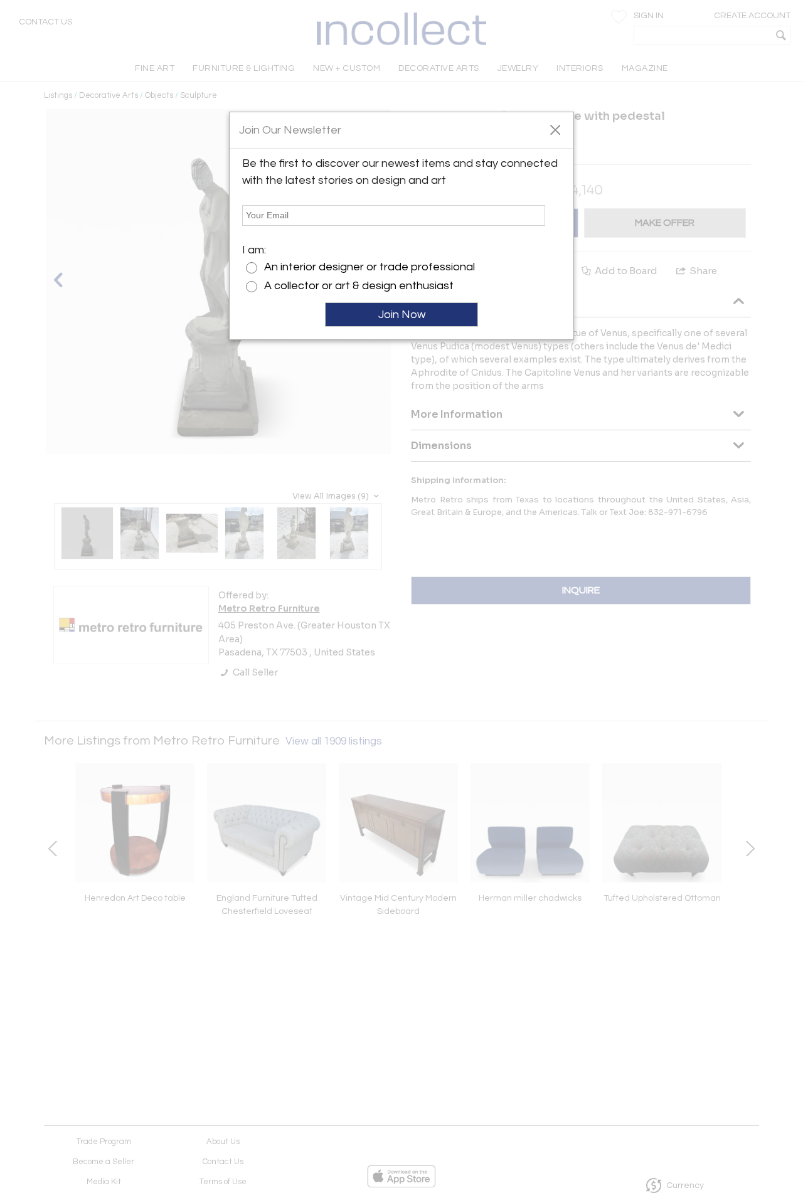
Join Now (401, 315)
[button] (555, 129)
